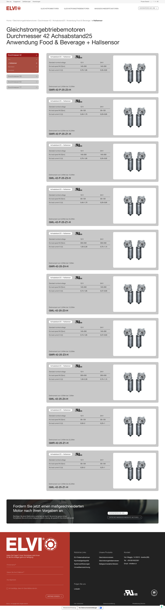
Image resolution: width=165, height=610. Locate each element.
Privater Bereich (145, 1)
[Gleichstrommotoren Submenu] (60, 8)
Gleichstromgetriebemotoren (76, 9)
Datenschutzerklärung (109, 603)
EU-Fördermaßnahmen (82, 557)
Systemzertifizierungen (82, 564)
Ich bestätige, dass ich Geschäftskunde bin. (22, 588)
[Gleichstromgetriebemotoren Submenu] (90, 8)
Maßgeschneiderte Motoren (106, 9)
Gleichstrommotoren (50, 9)
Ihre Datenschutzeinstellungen (88, 607)
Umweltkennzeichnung (82, 567)
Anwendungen (36, 1)
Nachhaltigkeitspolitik (81, 561)
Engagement (16, 1)
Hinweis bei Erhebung (69, 607)
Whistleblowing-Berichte (138, 603)
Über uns (8, 1)
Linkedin (77, 589)
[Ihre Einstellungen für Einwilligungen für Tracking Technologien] (161, 606)
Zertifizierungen (27, 1)
